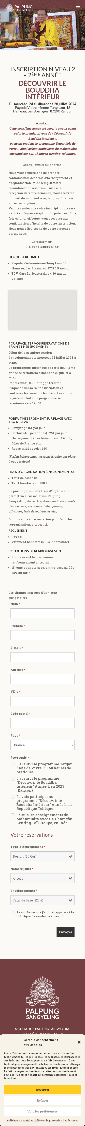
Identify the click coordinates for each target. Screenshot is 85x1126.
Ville (15, 691)
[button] (79, 1042)
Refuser (42, 1100)
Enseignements (23, 891)
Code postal (20, 713)
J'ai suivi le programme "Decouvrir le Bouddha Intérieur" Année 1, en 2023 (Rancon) (40, 784)
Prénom (17, 626)
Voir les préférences (42, 1111)
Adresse (17, 670)
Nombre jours (21, 869)
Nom (15, 604)
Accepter (42, 1089)
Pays (15, 735)
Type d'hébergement (27, 847)
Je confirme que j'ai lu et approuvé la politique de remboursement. (45, 914)
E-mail (16, 648)
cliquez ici (39, 524)
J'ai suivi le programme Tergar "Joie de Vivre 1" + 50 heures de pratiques (44, 768)
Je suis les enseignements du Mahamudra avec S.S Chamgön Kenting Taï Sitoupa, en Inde (44, 819)
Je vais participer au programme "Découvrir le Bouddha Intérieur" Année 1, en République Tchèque (44, 802)
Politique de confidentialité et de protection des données (42, 1120)
